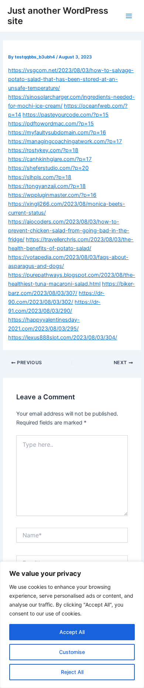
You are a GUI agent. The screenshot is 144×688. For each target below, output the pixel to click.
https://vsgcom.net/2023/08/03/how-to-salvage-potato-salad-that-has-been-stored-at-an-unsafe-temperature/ (71, 79)
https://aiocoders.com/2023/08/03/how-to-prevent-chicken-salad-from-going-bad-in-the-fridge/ (68, 230)
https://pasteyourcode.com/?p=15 (66, 114)
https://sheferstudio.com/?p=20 (48, 168)
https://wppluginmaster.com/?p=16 (52, 195)
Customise (72, 652)
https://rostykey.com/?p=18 (43, 150)
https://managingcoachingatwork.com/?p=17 (65, 141)
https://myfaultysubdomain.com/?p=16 (57, 132)
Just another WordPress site (57, 15)
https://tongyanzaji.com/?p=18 (47, 186)
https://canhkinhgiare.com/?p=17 (50, 159)
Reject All (72, 672)
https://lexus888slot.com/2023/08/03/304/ (62, 337)
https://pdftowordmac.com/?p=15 (51, 123)
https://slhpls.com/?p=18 (39, 177)
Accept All (72, 632)
